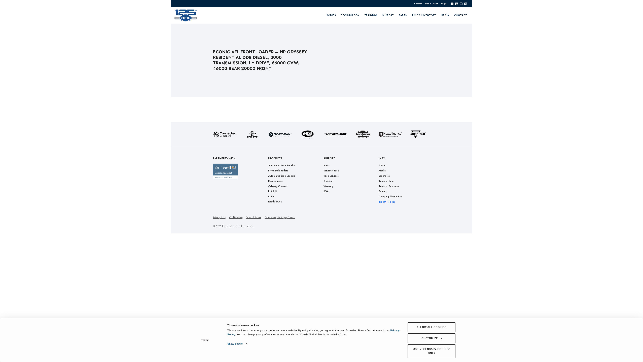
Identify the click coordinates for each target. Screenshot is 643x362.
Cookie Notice (235, 217)
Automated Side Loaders (281, 175)
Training (328, 181)
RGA (326, 191)
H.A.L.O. (273, 191)
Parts (403, 15)
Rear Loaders (275, 181)
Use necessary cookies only (431, 351)
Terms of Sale (386, 181)
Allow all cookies (431, 327)
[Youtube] (461, 3)
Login (444, 3)
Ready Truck (275, 201)
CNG (271, 196)
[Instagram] (465, 3)
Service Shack (331, 170)
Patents (382, 191)
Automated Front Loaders (282, 165)
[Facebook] (452, 3)
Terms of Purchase (389, 186)
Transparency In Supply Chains (280, 217)
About (382, 165)
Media (445, 15)
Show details (235, 343)
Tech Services (331, 175)
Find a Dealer (431, 3)
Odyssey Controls (277, 186)
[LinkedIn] (456, 3)
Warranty (328, 186)
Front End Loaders (278, 170)
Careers (418, 3)
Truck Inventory (424, 15)
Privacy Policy (219, 217)
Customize (429, 338)
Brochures (384, 175)
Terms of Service (253, 217)
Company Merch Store (391, 196)
